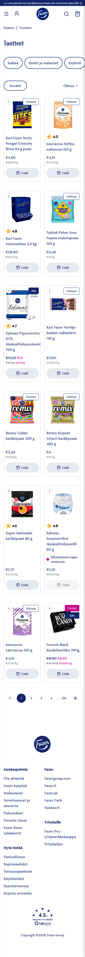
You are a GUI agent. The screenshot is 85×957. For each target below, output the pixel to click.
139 (63, 698)
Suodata (15, 85)
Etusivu (9, 28)
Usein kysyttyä (15, 785)
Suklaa (13, 63)
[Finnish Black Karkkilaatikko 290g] (63, 621)
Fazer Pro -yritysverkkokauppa (60, 834)
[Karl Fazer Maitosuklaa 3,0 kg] (22, 209)
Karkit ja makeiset (43, 63)
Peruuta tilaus (15, 820)
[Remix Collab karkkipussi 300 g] (22, 410)
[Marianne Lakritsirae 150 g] (22, 621)
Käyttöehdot (14, 878)
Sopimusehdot (16, 864)
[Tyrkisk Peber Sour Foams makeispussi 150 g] (63, 209)
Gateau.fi (52, 807)
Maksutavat (13, 793)
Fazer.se (51, 793)
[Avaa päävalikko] (6, 13)
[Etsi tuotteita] (66, 14)
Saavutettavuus (16, 886)
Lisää (24, 173)
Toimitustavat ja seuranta (17, 803)
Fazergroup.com (57, 778)
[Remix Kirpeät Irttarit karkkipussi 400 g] (63, 410)
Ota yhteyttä (14, 778)
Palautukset (13, 813)
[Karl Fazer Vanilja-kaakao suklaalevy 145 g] (63, 304)
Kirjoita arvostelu (18, 893)
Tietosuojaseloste (18, 871)
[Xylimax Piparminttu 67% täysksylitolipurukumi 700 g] (22, 304)
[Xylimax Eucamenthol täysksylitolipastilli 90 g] (63, 504)
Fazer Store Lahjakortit (13, 830)
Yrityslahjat (53, 844)
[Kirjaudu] (17, 13)
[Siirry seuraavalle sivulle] (75, 698)
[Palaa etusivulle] (42, 14)
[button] (9, 101)
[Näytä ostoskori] (76, 13)
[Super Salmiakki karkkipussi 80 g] (22, 504)
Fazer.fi (50, 785)
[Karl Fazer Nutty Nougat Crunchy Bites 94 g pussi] (22, 114)
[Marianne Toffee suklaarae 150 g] (63, 114)
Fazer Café (53, 800)
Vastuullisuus (14, 856)
